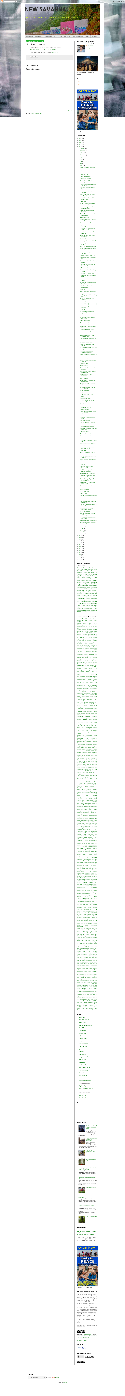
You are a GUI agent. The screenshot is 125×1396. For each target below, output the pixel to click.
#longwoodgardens (93, 625)
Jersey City (94, 572)
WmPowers (79, 1002)
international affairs (93, 818)
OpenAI (79, 901)
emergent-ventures (81, 750)
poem (93, 914)
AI (81, 567)
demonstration (89, 735)
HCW (96, 794)
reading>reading (80, 934)
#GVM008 (85, 621)
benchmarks (79, 673)
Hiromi (87, 798)
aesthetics (79, 579)
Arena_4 (79, 660)
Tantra (78, 971)
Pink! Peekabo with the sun (86, 268)
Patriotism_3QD (90, 902)
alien (94, 646)
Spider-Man (92, 959)
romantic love (93, 607)
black (78, 676)
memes (93, 593)
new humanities (94, 890)
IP (88, 821)
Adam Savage (93, 631)
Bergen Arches (87, 569)
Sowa (82, 959)
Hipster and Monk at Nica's (86, 342)
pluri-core (89, 914)
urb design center (81, 986)
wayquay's (82, 996)
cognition (88, 580)
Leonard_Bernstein (93, 845)
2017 (80, 544)
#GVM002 (90, 620)
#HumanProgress (81, 625)
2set (91, 626)
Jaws (96, 824)
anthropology (86, 656)
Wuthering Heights (92, 1006)
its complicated (93, 823)
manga (95, 592)
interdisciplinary (84, 818)
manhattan (94, 857)
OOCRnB (90, 899)
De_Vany (89, 732)
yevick (83, 1008)
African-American (87, 567)
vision (96, 991)
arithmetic (84, 660)
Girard (96, 775)
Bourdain (90, 679)
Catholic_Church (80, 686)
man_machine (80, 856)
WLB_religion (89, 1000)
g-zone (78, 588)
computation (94, 582)
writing (85, 1006)
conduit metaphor (93, 719)
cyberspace (90, 729)
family (96, 760)
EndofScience (84, 752)
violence (82, 991)
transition (89, 979)
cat (96, 685)
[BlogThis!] (32, 57)
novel (96, 895)
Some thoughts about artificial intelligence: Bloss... (86, 332)
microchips (87, 873)
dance (90, 730)
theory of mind (88, 975)
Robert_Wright (88, 940)
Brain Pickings (82, 1027)
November (82, 150)
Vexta (89, 989)
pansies (78, 902)
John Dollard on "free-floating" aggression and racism (86, 508)
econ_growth (88, 747)
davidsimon (84, 732)
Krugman (95, 835)
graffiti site (86, 786)
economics (94, 747)
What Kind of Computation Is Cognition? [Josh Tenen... (86, 351)
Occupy (95, 898)
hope (78, 803)
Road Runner (94, 939)
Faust (96, 761)
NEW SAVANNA (45, 9)
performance (94, 906)
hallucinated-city (87, 791)
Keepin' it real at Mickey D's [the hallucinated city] (87, 336)
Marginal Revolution (84, 1057)
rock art (81, 942)
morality (79, 879)
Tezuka (87, 974)
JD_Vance (95, 826)
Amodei (87, 651)
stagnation (84, 960)
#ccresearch (79, 620)
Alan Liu (91, 646)
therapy (78, 977)
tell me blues (85, 972)
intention (79, 818)
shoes (78, 955)
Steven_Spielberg (88, 963)
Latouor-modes (88, 842)
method (91, 870)
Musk (87, 881)
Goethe (85, 780)
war (94, 994)
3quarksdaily (82, 1017)
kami (78, 832)
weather (86, 996)
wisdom (85, 999)
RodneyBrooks (90, 942)
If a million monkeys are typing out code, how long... (87, 388)
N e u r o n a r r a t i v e (84, 1067)
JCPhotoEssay (87, 826)
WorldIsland (79, 1006)
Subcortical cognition (84, 409)
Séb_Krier (79, 949)
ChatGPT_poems (85, 696)
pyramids (95, 926)
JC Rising (82, 826)
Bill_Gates (79, 674)
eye (96, 758)
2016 (80, 546)
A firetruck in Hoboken (91, 1187)
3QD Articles (67, 36)
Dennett (95, 735)
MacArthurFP (94, 851)
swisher (83, 968)
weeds (92, 996)
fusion (78, 772)
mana (83, 857)
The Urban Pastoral (84, 363)
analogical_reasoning (81, 652)
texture (84, 974)
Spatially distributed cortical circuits (87, 255)
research (89, 936)
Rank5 (78, 931)
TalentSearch (94, 969)
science (79, 608)
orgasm (89, 901)
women (89, 1002)
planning (90, 912)
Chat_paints (83, 691)
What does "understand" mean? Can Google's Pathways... (87, 453)
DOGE (89, 742)
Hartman (82, 793)
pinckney (82, 912)
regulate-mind (80, 607)
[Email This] (30, 57)
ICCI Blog (81, 1051)
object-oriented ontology (83, 598)
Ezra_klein (79, 760)
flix (81, 766)
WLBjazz (95, 1000)
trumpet (85, 980)
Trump (81, 980)
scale (96, 945)
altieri (86, 649)
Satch (93, 945)
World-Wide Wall (90, 575)
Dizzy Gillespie (84, 742)
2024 (80, 142)
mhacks (95, 870)
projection (95, 923)
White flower (83, 171)
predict (90, 920)
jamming (79, 590)
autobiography (81, 665)
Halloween (95, 789)
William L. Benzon (87, 1334)
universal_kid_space (93, 985)
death (93, 732)
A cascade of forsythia (84, 358)
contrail (92, 721)
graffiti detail (94, 784)
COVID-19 (84, 724)
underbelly (95, 982)
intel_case (79, 817)
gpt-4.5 (81, 783)
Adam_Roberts (88, 632)
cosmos (95, 722)
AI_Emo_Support (80, 642)
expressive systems (90, 758)
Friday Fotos (90, 571)
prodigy (83, 605)
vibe (91, 989)
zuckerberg (91, 1009)
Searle (96, 948)
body (96, 676)
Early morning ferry (84, 431)
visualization (84, 611)
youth (87, 1008)
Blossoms (82, 415)
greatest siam (85, 787)
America (95, 649)
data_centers (79, 732)
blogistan (87, 676)
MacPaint (79, 853)
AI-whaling (83, 646)
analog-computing (93, 651)
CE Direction (92, 687)
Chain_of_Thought (93, 688)
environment (83, 753)
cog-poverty (91, 710)
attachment (95, 662)
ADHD (95, 632)
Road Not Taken (87, 939)
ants (83, 657)
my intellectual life (93, 881)
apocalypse (95, 657)
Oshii (93, 901)
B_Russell (92, 665)
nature (87, 885)
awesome (87, 665)
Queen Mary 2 (81, 928)
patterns (95, 903)
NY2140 (79, 896)
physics (95, 911)
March (81, 528)
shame (90, 954)
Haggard (89, 789)
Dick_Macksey (80, 739)
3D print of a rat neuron (85, 511)
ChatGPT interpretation (92, 693)
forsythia (92, 767)
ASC (84, 662)
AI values (90, 637)
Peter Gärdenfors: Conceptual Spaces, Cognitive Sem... (88, 198)
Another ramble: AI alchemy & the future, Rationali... (87, 381)
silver (82, 955)
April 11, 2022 (54, 52)
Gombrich (79, 781)
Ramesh (91, 929)
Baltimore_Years (80, 666)
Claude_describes (93, 705)
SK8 (90, 955)
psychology (94, 605)
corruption (91, 722)
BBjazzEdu (90, 670)
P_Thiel (95, 901)
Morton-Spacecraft (93, 879)
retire (93, 935)
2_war (89, 626)
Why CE (95, 996)
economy (79, 749)
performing (84, 601)
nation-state (79, 884)
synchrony (79, 610)
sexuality (86, 608)
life (88, 846)
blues (94, 676)
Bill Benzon (94, 36)
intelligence (94, 817)
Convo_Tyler (80, 722)
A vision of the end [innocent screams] (88, 304)
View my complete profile (91, 48)
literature (90, 592)
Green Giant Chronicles (77, 36)
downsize (88, 744)
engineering (94, 752)
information (94, 814)
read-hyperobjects (89, 932)
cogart (96, 710)
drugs (91, 744)
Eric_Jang (79, 755)
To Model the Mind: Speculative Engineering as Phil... (87, 447)
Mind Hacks (82, 1062)
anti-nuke (92, 656)
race (93, 928)
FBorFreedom (80, 762)
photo (79, 603)
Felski (96, 762)
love (81, 851)
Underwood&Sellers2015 (91, 983)
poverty (86, 920)
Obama (90, 896)
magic (96, 853)
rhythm (78, 937)
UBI (91, 982)
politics (93, 603)
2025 (80, 140)
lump (89, 851)
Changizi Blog (82, 1033)
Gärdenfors (85, 774)
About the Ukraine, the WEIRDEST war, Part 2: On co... (88, 173)
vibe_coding (95, 989)
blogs (91, 676)
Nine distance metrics (84, 390)
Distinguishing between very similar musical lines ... (88, 214)
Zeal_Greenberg (80, 1009)
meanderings (82, 863)
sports (96, 959)
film (92, 587)
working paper (90, 611)
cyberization (95, 727)
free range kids (80, 769)
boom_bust (79, 677)
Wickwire (79, 997)
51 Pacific (95, 628)
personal (89, 601)
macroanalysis (85, 853)
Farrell (83, 761)
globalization (80, 778)
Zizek (88, 1009)
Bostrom (95, 677)
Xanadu (78, 1008)
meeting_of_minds (81, 867)
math (37, 58)
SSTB (81, 960)
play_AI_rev (80, 914)
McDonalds (94, 862)
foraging (78, 767)
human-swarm (86, 806)
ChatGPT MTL (80, 694)
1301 (86, 626)
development (80, 738)
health (78, 795)
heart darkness (91, 795)
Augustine (95, 663)
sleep (96, 955)
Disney (84, 571)
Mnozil (83, 877)
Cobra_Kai (79, 710)
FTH (86, 770)
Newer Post (29, 111)
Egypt (91, 749)
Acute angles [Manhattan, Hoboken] (88, 246)
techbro (89, 971)
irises (93, 821)
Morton (87, 879)
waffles (84, 994)
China (84, 701)
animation (85, 579)
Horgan (82, 803)
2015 (80, 548)
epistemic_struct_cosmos (92, 753)
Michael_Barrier (80, 871)
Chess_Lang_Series (81, 699)
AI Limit (85, 637)
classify (88, 703)
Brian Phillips (89, 682)
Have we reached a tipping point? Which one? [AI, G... (87, 323)
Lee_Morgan (84, 845)
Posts (80, 82)
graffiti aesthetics (81, 784)
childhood (89, 699)
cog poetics (85, 710)
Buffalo (95, 683)
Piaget (78, 912)
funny (96, 770)
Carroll (90, 685)
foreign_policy (84, 767)
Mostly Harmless (83, 1064)
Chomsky (86, 702)
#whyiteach (82, 626)
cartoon (95, 579)
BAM (87, 666)
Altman (90, 649)
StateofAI (91, 962)
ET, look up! (82, 309)
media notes (87, 593)
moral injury (94, 877)
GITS (78, 777)
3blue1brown (83, 628)
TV (90, 980)
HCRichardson (91, 793)
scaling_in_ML (80, 946)
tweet (40, 58)
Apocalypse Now (81, 659)
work (78, 1003)
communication (80, 716)
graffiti (85, 588)
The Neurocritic (82, 1095)
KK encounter (87, 835)
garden (81, 588)
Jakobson (79, 824)
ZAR (96, 1008)
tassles (81, 971)
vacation (95, 988)
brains (91, 579)
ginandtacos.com (83, 1049)
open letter (94, 899)
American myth (81, 651)
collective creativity (85, 713)
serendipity (95, 951)
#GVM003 (95, 620)
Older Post (70, 111)
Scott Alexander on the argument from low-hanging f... (88, 517)
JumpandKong (80, 831)
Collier (92, 713)
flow (83, 766)
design (96, 736)
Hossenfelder (88, 803)
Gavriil (78, 775)
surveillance (94, 966)
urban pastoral (81, 988)
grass (96, 786)
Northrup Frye (89, 895)
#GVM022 (79, 623)
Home (50, 111)
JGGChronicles (88, 828)
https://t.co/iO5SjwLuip (36, 49)
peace (87, 904)
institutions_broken (93, 815)
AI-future (93, 645)
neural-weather (94, 887)
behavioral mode (90, 671)
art (89, 579)
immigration (79, 812)
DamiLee (78, 730)
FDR (84, 763)
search (93, 948)
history (90, 798)
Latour (95, 574)
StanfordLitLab (90, 960)
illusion (95, 811)
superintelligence (93, 965)
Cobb (80, 1035)
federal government (90, 762)
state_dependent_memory (82, 962)
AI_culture (95, 640)
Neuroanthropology (83, 1070)
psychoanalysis (94, 925)
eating (93, 746)
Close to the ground (84, 378)
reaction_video (94, 931)
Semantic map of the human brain (87, 426)
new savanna (93, 597)
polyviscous (94, 915)
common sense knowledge (91, 714)
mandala (86, 857)
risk (91, 937)
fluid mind (91, 766)
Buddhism (91, 683)
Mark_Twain (94, 859)
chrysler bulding (91, 702)
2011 (80, 557)
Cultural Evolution (39, 36)
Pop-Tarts (87, 36)
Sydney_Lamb (89, 968)
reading (95, 932)
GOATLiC (86, 778)
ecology (82, 747)
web (89, 996)
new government (80, 890)
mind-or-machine (87, 876)
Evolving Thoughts (83, 1043)
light (90, 846)
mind (96, 593)
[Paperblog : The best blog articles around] (81, 1349)
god (91, 778)
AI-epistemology (85, 645)
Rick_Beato (83, 937)
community (86, 582)
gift (93, 775)
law (86, 843)
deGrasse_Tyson (80, 735)
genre (91, 775)
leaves (96, 843)
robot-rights (94, 940)
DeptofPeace (85, 736)
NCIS (91, 885)
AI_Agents (95, 637)
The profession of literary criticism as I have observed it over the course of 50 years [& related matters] (87, 1232)
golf (92, 780)
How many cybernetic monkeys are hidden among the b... (87, 384)
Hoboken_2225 (80, 800)
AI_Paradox (79, 643)
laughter (83, 843)
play (96, 912)
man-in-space (88, 856)
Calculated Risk (83, 1030)
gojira (89, 780)
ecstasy (83, 749)
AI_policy (85, 643)
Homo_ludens (94, 801)
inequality (89, 814)
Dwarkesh (90, 746)
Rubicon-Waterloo (89, 943)
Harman (92, 792)
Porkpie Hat (82, 289)
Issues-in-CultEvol (85, 823)
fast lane (88, 761)
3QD (78, 567)
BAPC (95, 667)
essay (89, 755)
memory (79, 868)
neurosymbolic (94, 888)
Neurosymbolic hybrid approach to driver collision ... (87, 479)
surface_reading (87, 966)
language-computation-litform (90, 840)
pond (86, 917)
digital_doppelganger (87, 741)
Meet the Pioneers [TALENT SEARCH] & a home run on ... (87, 375)
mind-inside (79, 876)
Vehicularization (80, 989)
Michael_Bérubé (93, 871)
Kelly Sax (86, 832)
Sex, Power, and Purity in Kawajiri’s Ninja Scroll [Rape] (91, 1127)
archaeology (91, 659)
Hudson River (86, 572)
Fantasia (79, 761)
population (92, 918)
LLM (92, 574)
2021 (80, 535)
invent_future (80, 821)
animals (86, 654)
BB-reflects (85, 670)
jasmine (93, 824)
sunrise (83, 965)
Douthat (95, 742)
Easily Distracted (83, 1041)
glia (87, 777)
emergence (95, 749)
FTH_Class (89, 770)
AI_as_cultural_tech (81, 639)
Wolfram (85, 1002)
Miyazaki (79, 575)
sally (84, 945)
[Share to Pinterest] (37, 57)
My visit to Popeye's (84, 238)
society (95, 608)
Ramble (87, 929)
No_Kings (83, 895)
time (85, 977)
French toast (91, 769)
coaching (92, 708)
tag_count (89, 969)
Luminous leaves (83, 493)
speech (88, 959)
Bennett (84, 673)
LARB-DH (82, 842)
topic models (92, 977)
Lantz (78, 842)
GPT (96, 571)
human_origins (80, 806)
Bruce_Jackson (80, 683)
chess (87, 697)
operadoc (83, 901)
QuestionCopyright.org (84, 1083)
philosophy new (88, 909)
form (89, 767)
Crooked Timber (83, 1038)
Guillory (83, 789)
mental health (85, 868)
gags (93, 772)
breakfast (95, 680)
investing (85, 821)
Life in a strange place (84, 489)
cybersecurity (85, 728)
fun (93, 770)
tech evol (85, 971)
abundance (88, 577)
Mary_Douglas (89, 860)
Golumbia (95, 780)
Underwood (79, 983)
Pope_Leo (87, 918)
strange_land (95, 963)
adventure (90, 634)
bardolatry (79, 668)
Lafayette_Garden (81, 838)
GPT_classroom (91, 781)
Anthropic (79, 656)
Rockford (85, 942)
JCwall (92, 826)
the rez (91, 974)
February (82, 531)
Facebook (91, 760)
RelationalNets (80, 935)
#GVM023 (85, 623)
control (95, 721)
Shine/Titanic (94, 954)
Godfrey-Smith (80, 780)
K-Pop (89, 831)
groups (78, 789)
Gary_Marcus (91, 774)
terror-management (93, 972)
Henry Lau (91, 797)
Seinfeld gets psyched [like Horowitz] (88, 499)
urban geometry (93, 986)
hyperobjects (90, 809)
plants (93, 912)
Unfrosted (79, 985)
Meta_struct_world (93, 868)
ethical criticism (86, 587)
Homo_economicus (86, 801)
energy (89, 752)
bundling (79, 685)
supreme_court (80, 966)
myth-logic (84, 595)
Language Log (82, 1054)
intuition (95, 820)
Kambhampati (94, 831)
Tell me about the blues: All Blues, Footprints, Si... (87, 318)
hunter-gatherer (89, 807)
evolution (95, 756)
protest (78, 925)
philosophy (94, 601)
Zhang (85, 1009)
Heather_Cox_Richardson (82, 797)
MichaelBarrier (82, 1059)
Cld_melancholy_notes (82, 708)
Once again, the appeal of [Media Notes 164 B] (87, 1168)
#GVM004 (79, 622)
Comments (81, 84)
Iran (90, 821)
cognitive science (87, 711)
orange (86, 901)
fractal (96, 767)
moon (89, 877)
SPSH (78, 960)
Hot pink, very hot (84, 365)
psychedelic (85, 925)
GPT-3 (95, 781)
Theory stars (94, 975)
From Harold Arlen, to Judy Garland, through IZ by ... (88, 191)
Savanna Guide (29, 36)
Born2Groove (94, 569)
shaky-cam (90, 608)
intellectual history (86, 817)
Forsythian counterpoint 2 (85, 398)
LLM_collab (89, 849)
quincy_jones (88, 928)
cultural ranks (84, 727)
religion (85, 936)
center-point (85, 688)
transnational (85, 610)
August (82, 157)
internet (78, 820)
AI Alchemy (80, 637)
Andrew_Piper (80, 654)
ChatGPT (79, 571)
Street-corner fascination (85, 420)
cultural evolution (92, 584)
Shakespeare (80, 954)
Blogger (65, 1382)
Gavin (96, 774)
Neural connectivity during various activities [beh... (87, 236)
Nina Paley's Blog (83, 1075)
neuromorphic (80, 888)
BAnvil (91, 667)
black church (82, 676)
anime (96, 654)
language (88, 590)
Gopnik (83, 781)
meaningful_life (80, 593)
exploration (82, 758)
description (91, 585)
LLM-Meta (95, 849)
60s (80, 629)
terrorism (79, 974)
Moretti (83, 879)
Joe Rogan (89, 829)
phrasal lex (91, 911)
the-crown (95, 974)
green (90, 787)
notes (94, 895)
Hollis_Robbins (89, 800)
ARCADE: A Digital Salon (85, 1020)
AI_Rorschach (91, 643)
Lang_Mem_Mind (93, 838)
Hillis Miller (83, 798)
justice (85, 831)
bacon (96, 665)
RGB (96, 936)
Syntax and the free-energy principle (88, 301)
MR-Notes (79, 881)
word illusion (94, 1002)
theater (78, 975)
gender (82, 775)
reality (87, 934)
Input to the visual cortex (85, 176)
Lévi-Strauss (84, 846)
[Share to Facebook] (36, 57)
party (85, 902)
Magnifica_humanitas (81, 854)
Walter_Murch (89, 994)
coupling (85, 584)
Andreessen (94, 652)
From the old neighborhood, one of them (90, 1152)
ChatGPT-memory (93, 696)
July (81, 159)
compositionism (80, 717)
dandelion (95, 730)
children (95, 699)
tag (85, 969)
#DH (83, 620)
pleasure (84, 914)
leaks (89, 843)
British (96, 682)
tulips (88, 980)
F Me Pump (86, 759)
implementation (86, 812)
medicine (95, 865)
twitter (82, 982)
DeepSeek (86, 733)
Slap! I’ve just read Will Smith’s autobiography (87, 401)
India (96, 812)
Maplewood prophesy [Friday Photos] (88, 520)
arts (81, 662)
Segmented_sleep (93, 949)
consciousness (87, 721)
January (82, 533)
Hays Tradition (48, 36)
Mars (84, 860)
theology (82, 975)
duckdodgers (95, 744)
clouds (88, 708)
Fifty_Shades (94, 764)
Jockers (85, 829)
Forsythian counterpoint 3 (85, 392)
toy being (79, 979)
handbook (95, 790)
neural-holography (81, 887)
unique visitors (80, 1364)
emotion (88, 750)
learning (92, 843)
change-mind (84, 690)
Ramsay (95, 929)
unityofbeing (91, 610)
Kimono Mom (86, 834)
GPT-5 (85, 783)
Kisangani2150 (80, 574)
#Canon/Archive (88, 618)
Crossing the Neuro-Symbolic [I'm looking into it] (87, 265)
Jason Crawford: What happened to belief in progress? (87, 514)
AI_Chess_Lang (80, 640)
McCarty (85, 862)
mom (87, 877)
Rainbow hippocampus (85, 320)
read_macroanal (80, 932)
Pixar (86, 912)
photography (80, 911)
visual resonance (80, 993)
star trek (95, 960)
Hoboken (79, 572)
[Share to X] (34, 57)
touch (96, 977)
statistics (95, 962)
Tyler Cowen (87, 982)
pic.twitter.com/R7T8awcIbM (49, 49)
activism (86, 631)
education (87, 749)
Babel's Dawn (82, 1022)
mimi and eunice (89, 874)
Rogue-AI (84, 575)
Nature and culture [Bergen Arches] (87, 473)
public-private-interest (88, 926)
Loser (78, 851)
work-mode (82, 1003)
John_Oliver (95, 829)
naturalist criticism (81, 885)
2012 (80, 555)
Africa (85, 635)
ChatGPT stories (89, 694)
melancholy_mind (90, 867)
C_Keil (87, 685)
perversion (95, 907)
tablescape (79, 969)
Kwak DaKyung (88, 837)
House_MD (94, 803)
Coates (96, 708)
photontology (85, 603)
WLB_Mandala (94, 999)
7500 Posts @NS (58, 36)
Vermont (86, 989)
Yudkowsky (91, 1008)
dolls (92, 742)
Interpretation (90, 820)
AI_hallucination (88, 642)
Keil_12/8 (82, 832)
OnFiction (81, 1078)
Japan (89, 824)
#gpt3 (86, 620)
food (96, 766)
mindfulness (94, 876)
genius (85, 775)
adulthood (85, 634)
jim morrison (94, 828)
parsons (82, 902)
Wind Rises (85, 997)
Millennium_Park (81, 874)
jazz (83, 590)
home (96, 800)
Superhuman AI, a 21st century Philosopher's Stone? (86, 467)
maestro (91, 853)
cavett (86, 686)
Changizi (89, 690)
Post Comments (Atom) (37, 113)
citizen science (81, 580)
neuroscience (85, 597)
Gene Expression (83, 1046)
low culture (85, 851)
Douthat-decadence (81, 744)
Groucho (95, 787)
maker (90, 854)
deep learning (33, 58)
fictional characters (87, 764)
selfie (89, 951)
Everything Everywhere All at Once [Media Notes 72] (87, 229)
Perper (84, 907)
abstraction (84, 629)
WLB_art (88, 999)
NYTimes (85, 896)
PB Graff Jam (81, 904)
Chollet (82, 702)
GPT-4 (78, 783)
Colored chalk (83, 450)
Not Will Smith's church (85, 438)
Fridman (82, 770)
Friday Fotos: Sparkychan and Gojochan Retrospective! (91, 1139)
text (82, 974)
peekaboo (79, 906)
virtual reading (91, 991)
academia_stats (80, 631)
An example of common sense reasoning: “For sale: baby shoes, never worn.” (87, 1178)
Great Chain (79, 787)
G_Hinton (86, 772)
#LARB (86, 624)
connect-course (80, 721)
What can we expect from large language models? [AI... (86, 406)
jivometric (79, 829)
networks (95, 885)
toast (88, 977)
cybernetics (79, 728)
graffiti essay (80, 786)
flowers (95, 587)
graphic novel (91, 786)
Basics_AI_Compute (87, 668)
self (82, 608)
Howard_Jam (80, 804)
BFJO (96, 673)
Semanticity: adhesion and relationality (88, 240)
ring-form (87, 607)
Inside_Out (79, 815)
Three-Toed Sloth (83, 1098)
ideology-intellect (81, 811)
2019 (80, 540)
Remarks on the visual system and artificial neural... (87, 483)
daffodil (95, 728)
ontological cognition (82, 600)
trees (78, 980)
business (83, 685)
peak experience (93, 600)
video (78, 991)
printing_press (80, 923)
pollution (84, 915)
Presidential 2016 (92, 922)
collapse (78, 713)
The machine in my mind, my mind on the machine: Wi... (88, 476)
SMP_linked (85, 957)
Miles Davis (94, 873)
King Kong (94, 834)
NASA (96, 882)
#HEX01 (95, 623)
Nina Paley (91, 893)
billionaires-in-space (86, 674)
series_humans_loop (81, 952)
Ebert (96, 746)
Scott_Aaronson (80, 948)
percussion (79, 601)
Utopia (90, 988)
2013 (80, 552)
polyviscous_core (81, 917)
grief (92, 787)
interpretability (84, 820)
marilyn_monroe (87, 859)
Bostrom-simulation (81, 679)
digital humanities (89, 739)
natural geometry (92, 884)
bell (96, 671)
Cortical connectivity (84, 491)
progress (88, 605)
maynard (81, 862)
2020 (80, 537)
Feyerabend (79, 764)
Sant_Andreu (88, 945)
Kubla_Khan (87, 574)
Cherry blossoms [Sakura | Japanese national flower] (88, 372)
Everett (86, 756)
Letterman (79, 846)
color (96, 713)
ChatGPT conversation (82, 693)
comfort (82, 714)
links (78, 848)
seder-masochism (85, 949)
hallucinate (79, 790)
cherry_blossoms (80, 697)
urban (88, 986)
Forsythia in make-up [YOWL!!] (87, 329)
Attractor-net (80, 663)
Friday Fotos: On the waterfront (87, 273)
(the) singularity (81, 618)
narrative (89, 595)
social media (94, 957)
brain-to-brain (85, 680)
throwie (82, 977)
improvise (95, 588)
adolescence (79, 634)
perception (84, 906)
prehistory (95, 920)
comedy (79, 714)
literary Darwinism (93, 848)
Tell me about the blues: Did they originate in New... (87, 312)
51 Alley (91, 628)
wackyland (79, 994)
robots (78, 942)
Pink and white (83, 201)
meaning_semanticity (92, 863)
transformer (84, 979)
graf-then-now (90, 783)
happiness (87, 792)
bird (96, 674)
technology (94, 971)
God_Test (95, 778)
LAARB (95, 837)
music (78, 595)
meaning (86, 863)
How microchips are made (85, 434)
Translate (57, 1377)
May (81, 163)
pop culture (91, 917)
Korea (91, 835)
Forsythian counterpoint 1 (85, 403)
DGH (87, 738)
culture (79, 585)
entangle (79, 753)
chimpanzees (80, 700)
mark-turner (79, 860)
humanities (90, 588)
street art (79, 965)
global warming (93, 777)
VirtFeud (86, 991)
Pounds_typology (81, 920)
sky (93, 955)
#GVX (90, 623)
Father (92, 761)
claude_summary (93, 707)
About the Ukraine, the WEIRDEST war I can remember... (88, 204)
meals (78, 863)
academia (95, 577)
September (82, 155)
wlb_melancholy (80, 1000)
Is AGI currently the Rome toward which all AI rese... (87, 195)
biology (93, 674)
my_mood (79, 882)
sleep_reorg (79, 957)
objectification (94, 598)
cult (96, 724)
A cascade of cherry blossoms (86, 315)
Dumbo (86, 746)
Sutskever (79, 968)
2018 (80, 542)
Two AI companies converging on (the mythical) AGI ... (88, 185)
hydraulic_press (84, 809)
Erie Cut (83, 755)
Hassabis (86, 793)
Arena (82, 569)
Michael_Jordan (80, 873)
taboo (83, 969)
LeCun (78, 845)
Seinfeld (79, 951)
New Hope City (87, 890)
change (78, 690)
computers (79, 584)
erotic (87, 755)
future (82, 772)
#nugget (78, 626)
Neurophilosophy (83, 1072)
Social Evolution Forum (84, 1092)
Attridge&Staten (87, 663)
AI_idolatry (94, 642)
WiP (96, 997)
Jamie (82, 824)
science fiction (93, 946)
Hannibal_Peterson (81, 792)
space (85, 959)
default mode (93, 733)
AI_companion (88, 640)
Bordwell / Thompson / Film (85, 1025)
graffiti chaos (88, 784)
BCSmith (95, 670)
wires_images (80, 999)
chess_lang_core (93, 697)
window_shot (92, 997)
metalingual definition (82, 870)
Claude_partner (80, 707)
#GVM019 (90, 621)
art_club (91, 660)
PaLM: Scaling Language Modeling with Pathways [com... (87, 470)
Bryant (86, 684)
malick (95, 854)
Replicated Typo (83, 1086)
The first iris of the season (85, 178)
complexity (95, 716)
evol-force (90, 756)
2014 (80, 550)
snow (90, 957)
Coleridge (95, 711)
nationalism (85, 884)
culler (94, 724)
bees (78, 671)
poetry (89, 603)
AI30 (87, 646)
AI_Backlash (94, 639)
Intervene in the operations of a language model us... (86, 207)
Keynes (90, 832)
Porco (96, 918)
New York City (89, 892)
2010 (80, 559)
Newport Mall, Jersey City (85, 222)
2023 (80, 144)
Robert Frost (80, 940)
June (81, 161)
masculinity (94, 860)
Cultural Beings (80, 725)
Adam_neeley (80, 632)
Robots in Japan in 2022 (85, 526)
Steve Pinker (80, 963)
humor (84, 808)
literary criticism (82, 592)
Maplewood (79, 859)
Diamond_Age (94, 738)
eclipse (78, 747)
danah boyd (85, 730)
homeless (79, 801)
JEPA (78, 828)
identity (95, 809)
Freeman (86, 769)
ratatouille (85, 931)
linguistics (94, 590)
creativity (90, 724)
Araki (87, 659)
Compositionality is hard (85, 436)
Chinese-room (90, 700)
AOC (90, 657)
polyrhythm (88, 915)
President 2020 (81, 922)
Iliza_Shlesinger (89, 811)
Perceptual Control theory (85, 1080)
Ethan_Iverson (94, 755)
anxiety (86, 657)
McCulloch (89, 862)
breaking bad (80, 682)
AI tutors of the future (84, 217)
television (79, 972)
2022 (80, 146)
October (82, 152)
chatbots (89, 691)
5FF (78, 629)
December (82, 148)
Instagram (85, 815)
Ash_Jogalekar (89, 662)
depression (79, 736)
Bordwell (84, 677)
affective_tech (80, 635)
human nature (94, 804)
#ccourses (95, 618)
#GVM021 (95, 621)
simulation (86, 955)
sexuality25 (94, 952)
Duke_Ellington (80, 746)
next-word (85, 893)
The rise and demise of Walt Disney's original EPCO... (88, 412)
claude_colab (84, 705)
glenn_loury (83, 777)
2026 (80, 138)
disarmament (95, 741)
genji (88, 775)
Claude (92, 704)
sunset (87, 965)
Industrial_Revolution (81, 814)
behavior (82, 671)
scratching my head (88, 948)
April (81, 165)
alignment (87, 648)
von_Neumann (94, 993)
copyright (86, 722)
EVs (78, 758)
